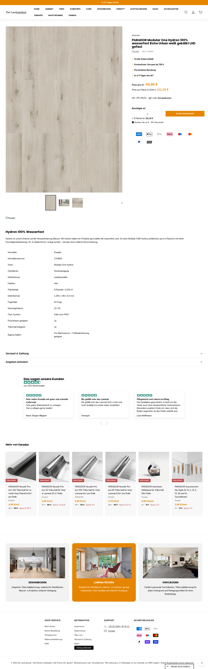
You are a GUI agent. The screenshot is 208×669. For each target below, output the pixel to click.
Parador (135, 51)
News (76, 643)
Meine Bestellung (52, 631)
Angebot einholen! (17, 362)
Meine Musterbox (180, 666)
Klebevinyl (75, 9)
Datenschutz (79, 631)
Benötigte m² (139, 108)
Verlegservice (51, 635)
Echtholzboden (138, 9)
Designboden (104, 9)
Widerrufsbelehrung (53, 639)
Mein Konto (50, 626)
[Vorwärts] (120, 203)
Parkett (120, 9)
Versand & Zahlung (17, 353)
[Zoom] (64, 109)
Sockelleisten (171, 9)
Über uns (78, 635)
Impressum (79, 626)
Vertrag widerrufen (84, 648)
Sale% (155, 9)
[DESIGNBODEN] (37, 562)
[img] (105, 382)
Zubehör (38, 15)
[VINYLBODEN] (170, 562)
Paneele (72, 15)
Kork (89, 9)
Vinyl (61, 9)
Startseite (136, 35)
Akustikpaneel (55, 15)
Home (36, 9)
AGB (47, 643)
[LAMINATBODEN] (104, 562)
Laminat (49, 9)
